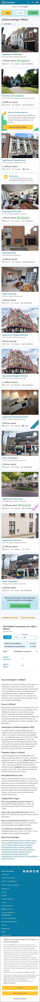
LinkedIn (37, 871)
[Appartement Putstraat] (20, 196)
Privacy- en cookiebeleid (8, 881)
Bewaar (34, 13)
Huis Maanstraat (9, 253)
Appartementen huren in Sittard (20, 840)
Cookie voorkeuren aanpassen (10, 885)
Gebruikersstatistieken (8, 912)
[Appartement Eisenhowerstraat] (20, 402)
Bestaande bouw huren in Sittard (12, 847)
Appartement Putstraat (11, 211)
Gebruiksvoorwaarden (8, 878)
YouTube (34, 871)
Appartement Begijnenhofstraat (15, 335)
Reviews (4, 925)
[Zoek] (28, 2)
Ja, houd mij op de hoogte (20, 606)
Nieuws (3, 932)
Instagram (27, 871)
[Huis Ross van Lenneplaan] (20, 81)
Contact (3, 902)
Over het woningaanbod (8, 918)
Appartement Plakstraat (12, 54)
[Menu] (32, 2)
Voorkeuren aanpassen (20, 998)
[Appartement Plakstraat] (20, 39)
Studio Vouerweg (9, 294)
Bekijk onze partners (10, 983)
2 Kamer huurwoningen (28, 617)
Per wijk (7, 637)
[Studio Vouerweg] (20, 279)
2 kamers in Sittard (24, 852)
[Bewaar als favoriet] (35, 31)
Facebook (24, 871)
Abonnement (5, 874)
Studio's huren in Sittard (21, 843)
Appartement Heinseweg (12, 499)
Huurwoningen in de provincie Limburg (14, 854)
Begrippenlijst (5, 928)
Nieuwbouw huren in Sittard (22, 845)
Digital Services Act (7, 909)
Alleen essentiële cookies (20, 993)
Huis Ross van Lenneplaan (13, 96)
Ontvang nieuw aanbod (17, 127)
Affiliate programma (7, 899)
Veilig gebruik (5, 889)
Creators (4, 895)
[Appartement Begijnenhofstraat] (20, 320)
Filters (8, 13)
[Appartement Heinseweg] (20, 484)
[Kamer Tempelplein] (20, 443)
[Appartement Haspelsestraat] (20, 145)
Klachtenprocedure (7, 906)
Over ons (4, 892)
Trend (16, 637)
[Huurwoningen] (8, 2)
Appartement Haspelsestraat (14, 160)
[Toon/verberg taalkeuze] (37, 2)
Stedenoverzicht (6, 935)
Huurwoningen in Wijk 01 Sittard (12, 856)
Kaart (21, 13)
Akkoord (20, 988)
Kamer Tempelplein (10, 458)
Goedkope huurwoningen (10, 617)
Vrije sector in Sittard (26, 849)
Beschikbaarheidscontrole (9, 921)
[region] (20, 969)
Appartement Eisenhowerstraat (15, 417)
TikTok (31, 871)
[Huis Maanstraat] (20, 238)
